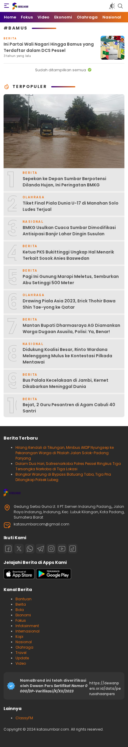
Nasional (23, 641)
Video (20, 663)
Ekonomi (23, 615)
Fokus (20, 620)
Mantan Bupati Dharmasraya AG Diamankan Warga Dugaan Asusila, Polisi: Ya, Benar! (71, 328)
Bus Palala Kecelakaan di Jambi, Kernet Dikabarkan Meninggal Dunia (65, 383)
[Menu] (6, 5)
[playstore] (53, 577)
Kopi (19, 636)
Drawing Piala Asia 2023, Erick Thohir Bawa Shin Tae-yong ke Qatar (69, 304)
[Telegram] (40, 548)
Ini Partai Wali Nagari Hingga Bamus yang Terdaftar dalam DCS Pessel (49, 47)
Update (22, 658)
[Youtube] (62, 548)
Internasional (27, 631)
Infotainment (27, 625)
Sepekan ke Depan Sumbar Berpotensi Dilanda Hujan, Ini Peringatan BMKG (64, 182)
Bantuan (23, 598)
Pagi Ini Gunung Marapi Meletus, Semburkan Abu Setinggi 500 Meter (71, 279)
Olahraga (24, 647)
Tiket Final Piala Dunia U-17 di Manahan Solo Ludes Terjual (70, 206)
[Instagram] (51, 548)
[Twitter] (19, 548)
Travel (20, 652)
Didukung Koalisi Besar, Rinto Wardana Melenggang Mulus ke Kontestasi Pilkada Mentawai (67, 356)
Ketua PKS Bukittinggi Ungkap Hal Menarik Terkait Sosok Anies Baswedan (68, 255)
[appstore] (19, 577)
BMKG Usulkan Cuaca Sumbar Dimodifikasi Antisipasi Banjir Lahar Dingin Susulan (69, 231)
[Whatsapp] (30, 548)
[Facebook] (8, 548)
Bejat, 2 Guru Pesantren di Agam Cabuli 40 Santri (69, 408)
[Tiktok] (72, 548)
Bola (19, 609)
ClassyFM (24, 717)
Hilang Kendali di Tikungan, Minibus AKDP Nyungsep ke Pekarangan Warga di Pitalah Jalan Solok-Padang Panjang (64, 453)
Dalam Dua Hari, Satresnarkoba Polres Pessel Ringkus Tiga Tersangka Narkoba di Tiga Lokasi (68, 466)
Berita (20, 604)
